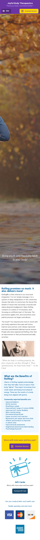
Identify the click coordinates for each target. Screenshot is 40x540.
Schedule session (31, 11)
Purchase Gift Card (20, 491)
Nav (7, 11)
